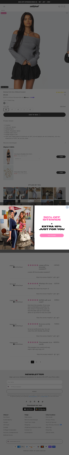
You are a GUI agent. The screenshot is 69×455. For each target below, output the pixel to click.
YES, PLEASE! (52, 235)
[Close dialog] (67, 207)
